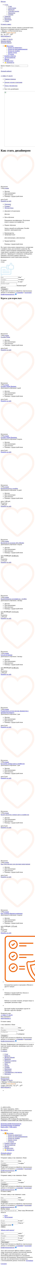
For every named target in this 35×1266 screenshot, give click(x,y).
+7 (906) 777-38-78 (6, 39)
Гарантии (7, 1062)
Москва (3, 1)
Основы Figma (5, 337)
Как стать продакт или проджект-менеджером (15, 864)
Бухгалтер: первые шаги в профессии (13, 763)
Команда (7, 1056)
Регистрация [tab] (8, 1217)
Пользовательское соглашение (10, 1125)
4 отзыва (6, 188)
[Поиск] (1, 68)
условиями (19, 292)
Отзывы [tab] (7, 206)
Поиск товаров (5, 66)
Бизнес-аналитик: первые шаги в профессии (15, 814)
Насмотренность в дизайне (9, 488)
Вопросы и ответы (10, 1060)
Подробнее (29, 1260)
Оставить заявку (6, 24)
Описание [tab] (7, 204)
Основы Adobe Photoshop (9, 437)
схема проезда (10, 32)
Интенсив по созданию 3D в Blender (12, 543)
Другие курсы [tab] (8, 208)
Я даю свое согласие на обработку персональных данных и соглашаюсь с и (16, 292)
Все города (4, 1130)
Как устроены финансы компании (11, 913)
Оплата (6, 1065)
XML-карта (13, 1127)
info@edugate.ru (6, 36)
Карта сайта (4, 1127)
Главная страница (10, 79)
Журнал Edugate (9, 1057)
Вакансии (7, 1059)
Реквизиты (7, 1070)
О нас (6, 1054)
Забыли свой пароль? (7, 1230)
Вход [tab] (6, 1215)
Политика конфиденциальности (11, 1123)
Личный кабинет (6, 42)
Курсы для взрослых (10, 85)
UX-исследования (6, 655)
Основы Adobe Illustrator (8, 386)
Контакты (7, 1074)
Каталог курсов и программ (13, 82)
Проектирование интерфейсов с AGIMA (14, 599)
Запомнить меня (6, 1225)
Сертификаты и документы (13, 1072)
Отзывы (7, 1067)
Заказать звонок (6, 41)
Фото (6, 1064)
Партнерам (7, 1069)
